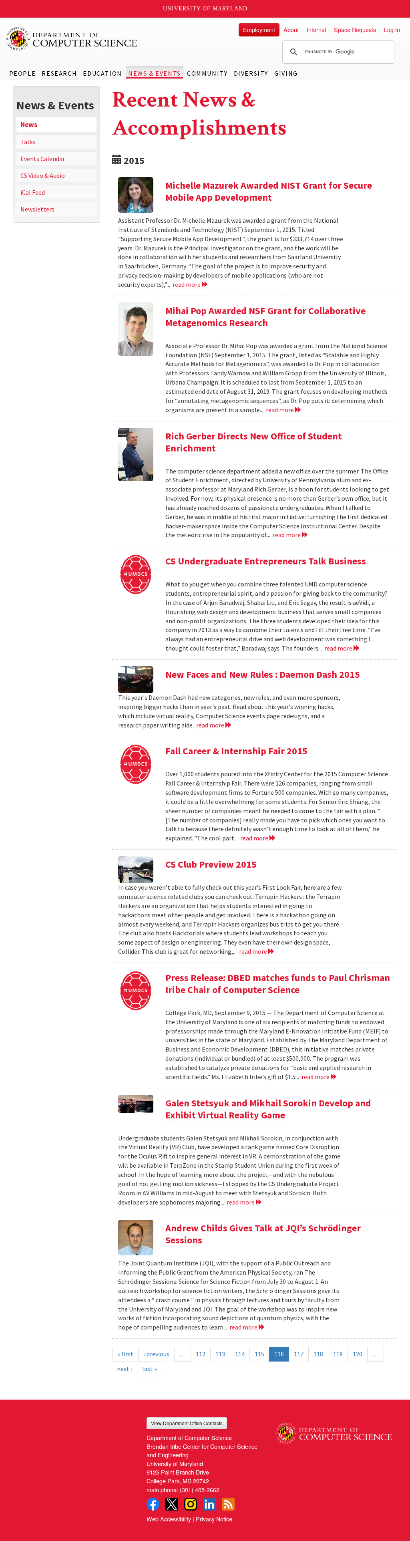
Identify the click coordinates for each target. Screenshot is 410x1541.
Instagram (190, 1504)
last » (149, 1369)
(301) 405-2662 (199, 1489)
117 (298, 1354)
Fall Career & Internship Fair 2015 (236, 751)
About (291, 29)
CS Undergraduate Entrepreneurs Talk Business (265, 561)
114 (240, 1354)
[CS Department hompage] (333, 1430)
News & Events (154, 73)
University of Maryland (205, 9)
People (22, 73)
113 (220, 1354)
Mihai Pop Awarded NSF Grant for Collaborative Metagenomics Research (265, 316)
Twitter (171, 1504)
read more (187, 284)
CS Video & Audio (42, 175)
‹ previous (156, 1354)
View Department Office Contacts (187, 1423)
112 (200, 1354)
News (28, 124)
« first (125, 1354)
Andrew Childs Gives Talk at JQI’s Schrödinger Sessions (263, 1234)
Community (207, 73)
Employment (259, 29)
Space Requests (355, 29)
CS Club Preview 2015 (211, 864)
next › (124, 1369)
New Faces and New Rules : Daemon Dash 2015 (262, 674)
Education (102, 73)
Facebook (153, 1504)
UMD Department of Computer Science (72, 38)
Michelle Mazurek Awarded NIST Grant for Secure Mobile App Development (268, 191)
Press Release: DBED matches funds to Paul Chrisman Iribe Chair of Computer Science (277, 983)
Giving (286, 73)
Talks (27, 142)
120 (357, 1354)
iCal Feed (32, 192)
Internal (316, 29)
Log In (392, 29)
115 (259, 1354)
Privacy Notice (214, 1519)
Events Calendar (42, 159)
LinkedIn (209, 1504)
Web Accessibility (169, 1519)
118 (318, 1354)
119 (338, 1354)
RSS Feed (228, 1504)
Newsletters (37, 209)
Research (59, 73)
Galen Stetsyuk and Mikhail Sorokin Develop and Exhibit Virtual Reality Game (268, 1109)
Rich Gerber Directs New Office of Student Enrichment (253, 442)
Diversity (251, 73)
